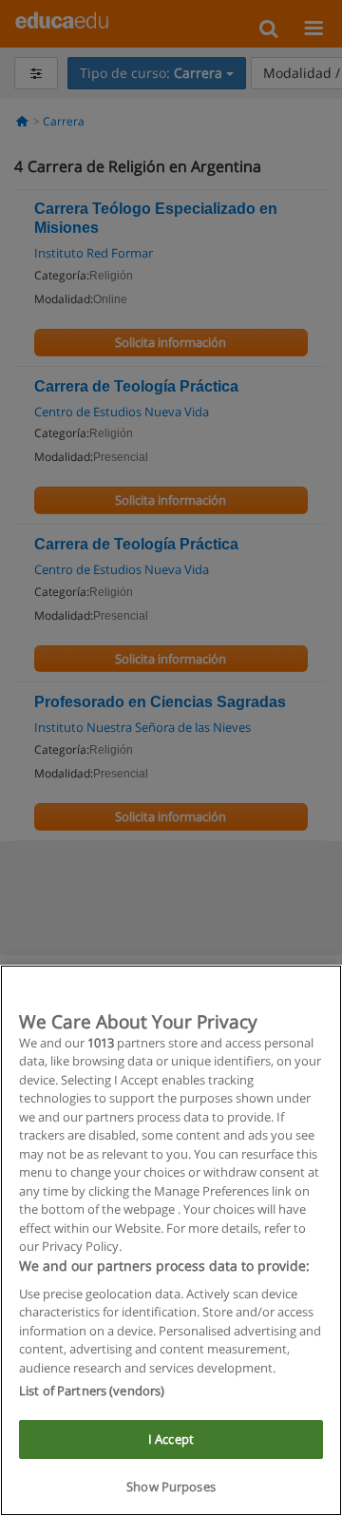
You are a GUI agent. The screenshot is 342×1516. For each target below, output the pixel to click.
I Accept (171, 1439)
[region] (171, 1240)
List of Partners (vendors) (91, 1390)
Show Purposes (171, 1486)
